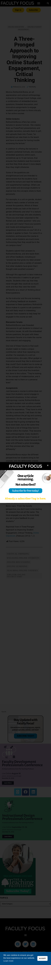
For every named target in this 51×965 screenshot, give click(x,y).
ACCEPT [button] (42, 958)
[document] (25, 482)
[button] (48, 465)
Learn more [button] (8, 961)
